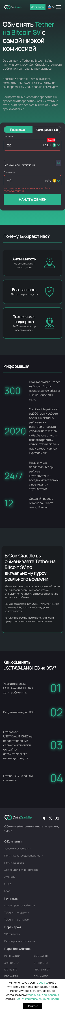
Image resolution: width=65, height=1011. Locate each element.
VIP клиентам (37, 7)
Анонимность (24, 258)
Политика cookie (14, 862)
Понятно (32, 1006)
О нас (7, 884)
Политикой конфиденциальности (37, 999)
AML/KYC (9, 876)
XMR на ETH (41, 956)
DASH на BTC (12, 956)
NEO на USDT (42, 969)
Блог (7, 891)
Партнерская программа (19, 941)
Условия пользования (17, 848)
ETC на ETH (11, 976)
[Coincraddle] (14, 7)
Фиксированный (47, 130)
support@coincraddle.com (20, 905)
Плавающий (18, 130)
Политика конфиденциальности (23, 855)
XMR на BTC (11, 962)
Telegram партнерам (16, 919)
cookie (43, 982)
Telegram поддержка (16, 912)
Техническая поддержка (24, 319)
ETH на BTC (41, 962)
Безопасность (24, 289)
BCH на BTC (41, 976)
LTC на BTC (11, 969)
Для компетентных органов (21, 869)
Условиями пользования (43, 995)
